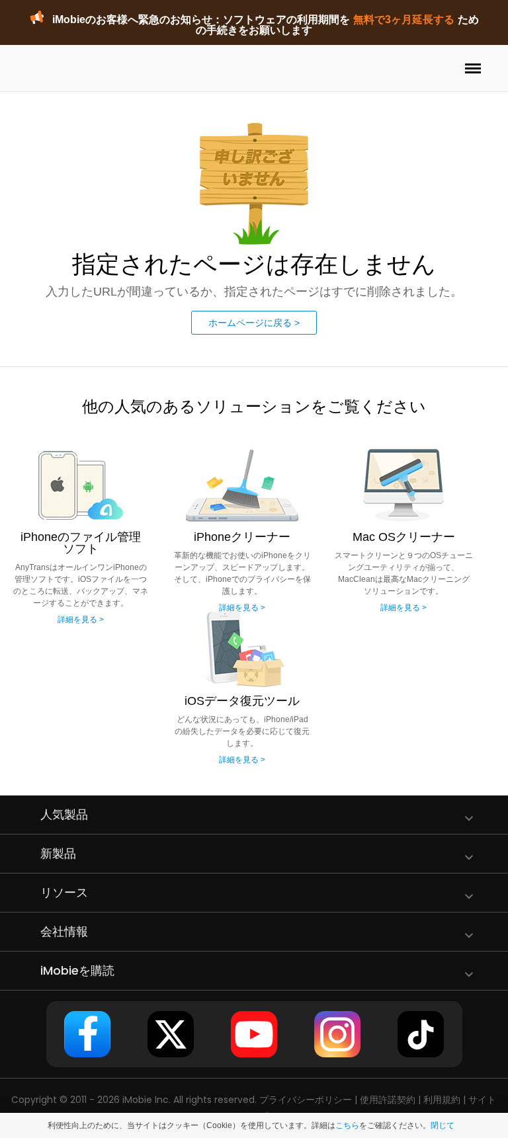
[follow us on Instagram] (337, 1034)
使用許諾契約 (387, 1099)
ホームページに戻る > (254, 322)
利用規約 (441, 1099)
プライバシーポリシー (305, 1099)
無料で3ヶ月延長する (403, 19)
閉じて (442, 1125)
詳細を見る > (81, 619)
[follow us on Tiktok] (421, 1034)
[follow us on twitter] (171, 1034)
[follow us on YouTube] (254, 1034)
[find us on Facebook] (87, 1034)
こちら (347, 1125)
